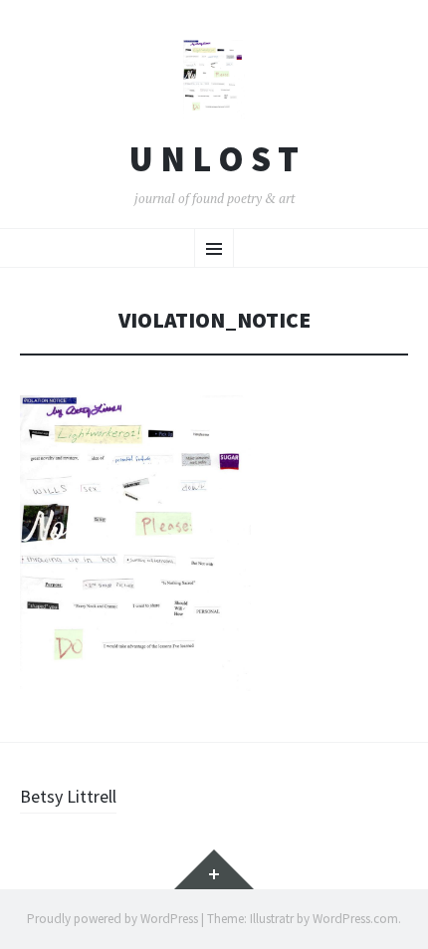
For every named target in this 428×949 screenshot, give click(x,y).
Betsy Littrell (68, 796)
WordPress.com (355, 918)
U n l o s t (214, 159)
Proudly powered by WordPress (112, 918)
